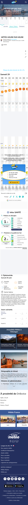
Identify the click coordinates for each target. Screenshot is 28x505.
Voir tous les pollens (16, 229)
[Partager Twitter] (17, 197)
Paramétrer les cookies (21, 495)
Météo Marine (5, 470)
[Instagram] (15, 478)
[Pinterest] (19, 478)
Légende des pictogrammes (9, 462)
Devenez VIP (15, 182)
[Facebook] (5, 478)
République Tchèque (7, 5)
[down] (14, 386)
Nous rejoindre (5, 458)
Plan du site (21, 491)
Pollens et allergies (10, 216)
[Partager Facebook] (14, 197)
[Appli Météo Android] (19, 486)
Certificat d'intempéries (7, 450)
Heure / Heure (13, 26)
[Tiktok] (23, 478)
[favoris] (25, 10)
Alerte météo (4, 453)
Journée (6, 26)
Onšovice (22, 5)
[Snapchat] (12, 478)
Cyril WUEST (14, 39)
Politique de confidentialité (9, 495)
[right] (26, 20)
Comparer (21, 26)
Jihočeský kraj (17, 5)
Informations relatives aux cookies (14, 493)
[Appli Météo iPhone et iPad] (8, 486)
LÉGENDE (5, 44)
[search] (26, 2)
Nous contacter (5, 460)
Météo (1, 5)
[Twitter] (8, 478)
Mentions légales (7, 491)
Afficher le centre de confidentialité (14, 497)
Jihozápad (12, 5)
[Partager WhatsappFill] (23, 197)
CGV (17, 491)
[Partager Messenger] (20, 197)
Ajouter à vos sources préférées (15, 200)
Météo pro (4, 472)
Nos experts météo (6, 448)
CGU (13, 491)
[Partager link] (10, 197)
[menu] (2, 2)
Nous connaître (5, 455)
